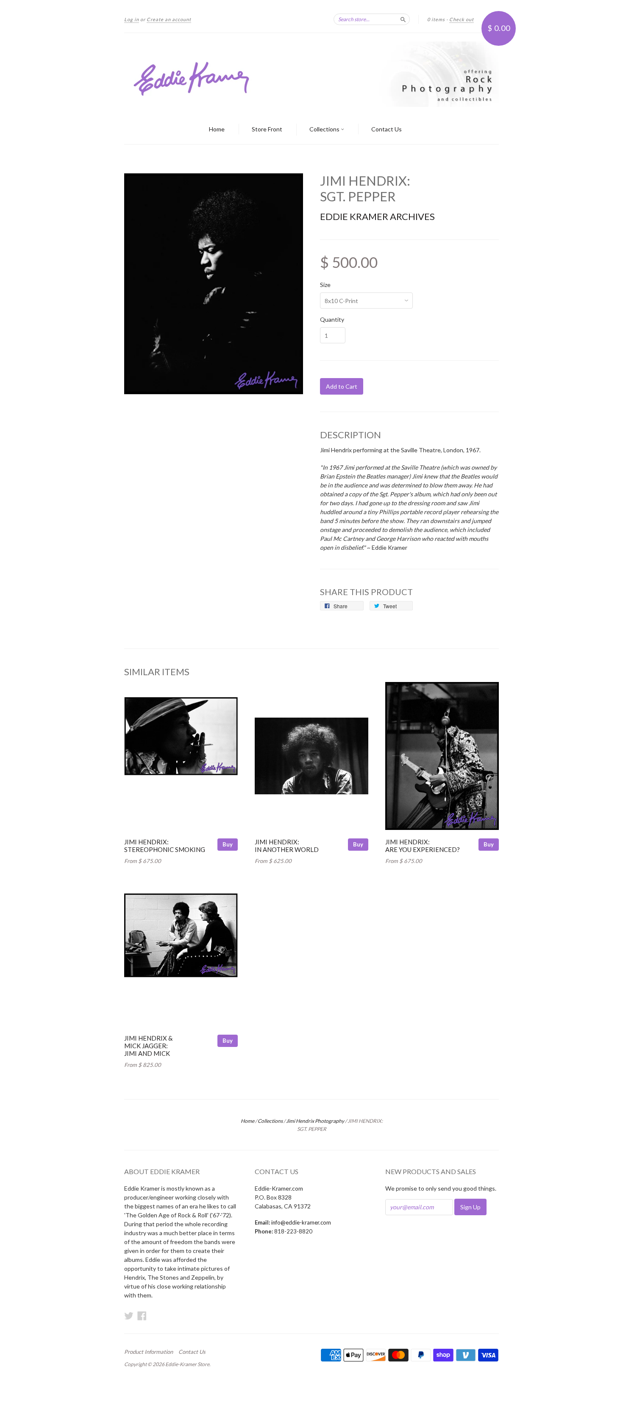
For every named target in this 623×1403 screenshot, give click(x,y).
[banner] (311, 74)
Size (325, 284)
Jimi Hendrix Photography (315, 1121)
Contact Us (386, 129)
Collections (325, 129)
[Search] (403, 19)
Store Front (267, 129)
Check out (461, 19)
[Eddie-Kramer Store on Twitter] (129, 1316)
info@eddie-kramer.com (301, 1222)
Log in (131, 19)
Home (217, 129)
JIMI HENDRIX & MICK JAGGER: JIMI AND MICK (148, 1045)
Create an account (169, 19)
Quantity (332, 319)
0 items (436, 19)
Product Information (148, 1352)
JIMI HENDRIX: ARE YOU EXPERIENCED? (422, 845)
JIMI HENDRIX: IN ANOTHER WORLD (287, 845)
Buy (227, 844)
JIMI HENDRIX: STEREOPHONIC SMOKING (164, 845)
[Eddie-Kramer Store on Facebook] (142, 1316)
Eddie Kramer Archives (377, 216)
